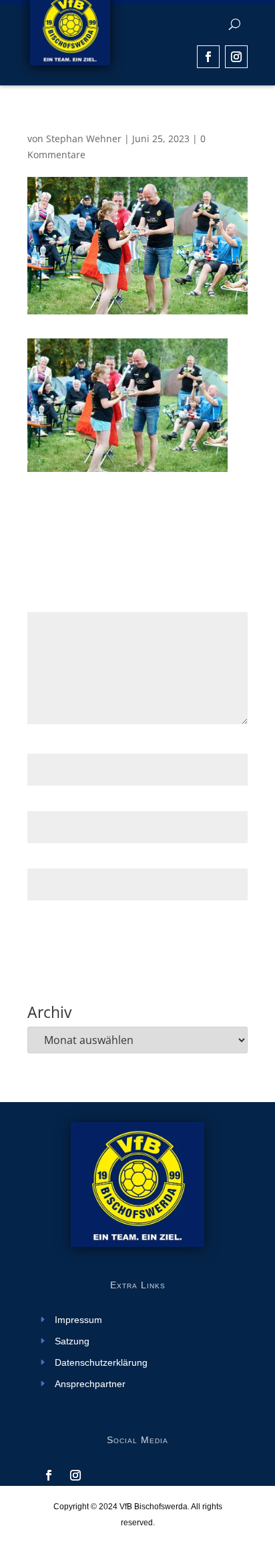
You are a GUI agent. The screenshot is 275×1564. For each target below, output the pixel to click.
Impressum (78, 1320)
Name (44, 746)
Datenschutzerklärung (101, 1363)
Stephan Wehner (83, 138)
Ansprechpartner (90, 1384)
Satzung (72, 1341)
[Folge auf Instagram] (236, 56)
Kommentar (57, 603)
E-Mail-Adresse (65, 802)
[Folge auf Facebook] (208, 56)
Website (45, 860)
